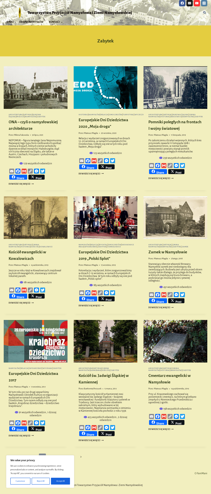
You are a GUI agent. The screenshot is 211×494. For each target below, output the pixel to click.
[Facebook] (182, 3)
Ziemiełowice (114, 247)
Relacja (104, 115)
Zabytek (41, 117)
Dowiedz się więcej (21, 184)
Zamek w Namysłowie (167, 252)
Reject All (40, 481)
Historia (83, 115)
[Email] (189, 3)
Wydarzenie (90, 247)
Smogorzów (115, 115)
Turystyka (128, 115)
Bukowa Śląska (180, 115)
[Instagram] (204, 3)
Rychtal (103, 245)
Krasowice (176, 117)
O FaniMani (201, 473)
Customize (20, 481)
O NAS (10, 22)
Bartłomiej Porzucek (92, 388)
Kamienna (96, 370)
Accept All (60, 481)
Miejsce (20, 117)
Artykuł (27, 115)
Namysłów (30, 117)
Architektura (16, 115)
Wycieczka (140, 115)
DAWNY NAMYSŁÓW (31, 22)
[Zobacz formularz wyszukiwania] (204, 12)
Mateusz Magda (91, 133)
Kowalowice (46, 247)
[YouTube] (197, 3)
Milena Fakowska (21, 135)
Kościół (35, 247)
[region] (40, 471)
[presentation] (36, 87)
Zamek (185, 247)
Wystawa (47, 368)
